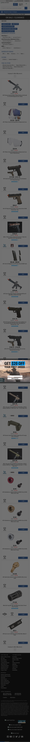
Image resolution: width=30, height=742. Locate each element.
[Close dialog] (0, 361)
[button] (14, 379)
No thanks (15, 381)
